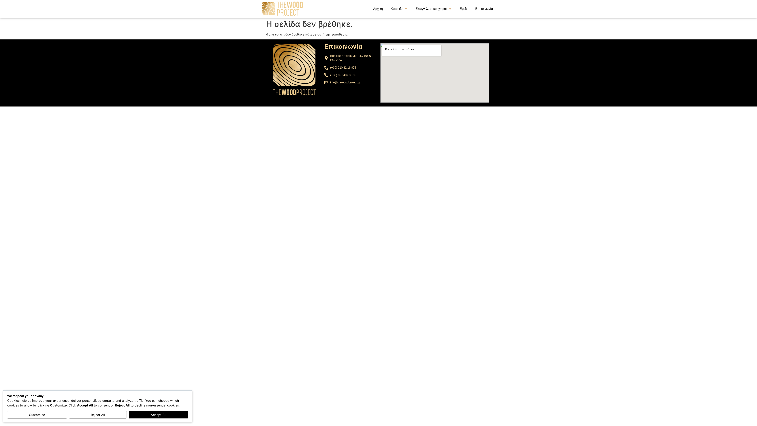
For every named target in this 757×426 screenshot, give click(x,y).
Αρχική (378, 8)
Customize (37, 415)
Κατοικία (397, 8)
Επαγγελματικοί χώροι (431, 8)
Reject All (98, 415)
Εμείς (463, 8)
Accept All (158, 415)
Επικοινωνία (484, 8)
